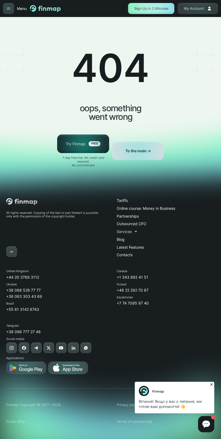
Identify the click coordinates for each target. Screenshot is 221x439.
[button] (130, 231)
